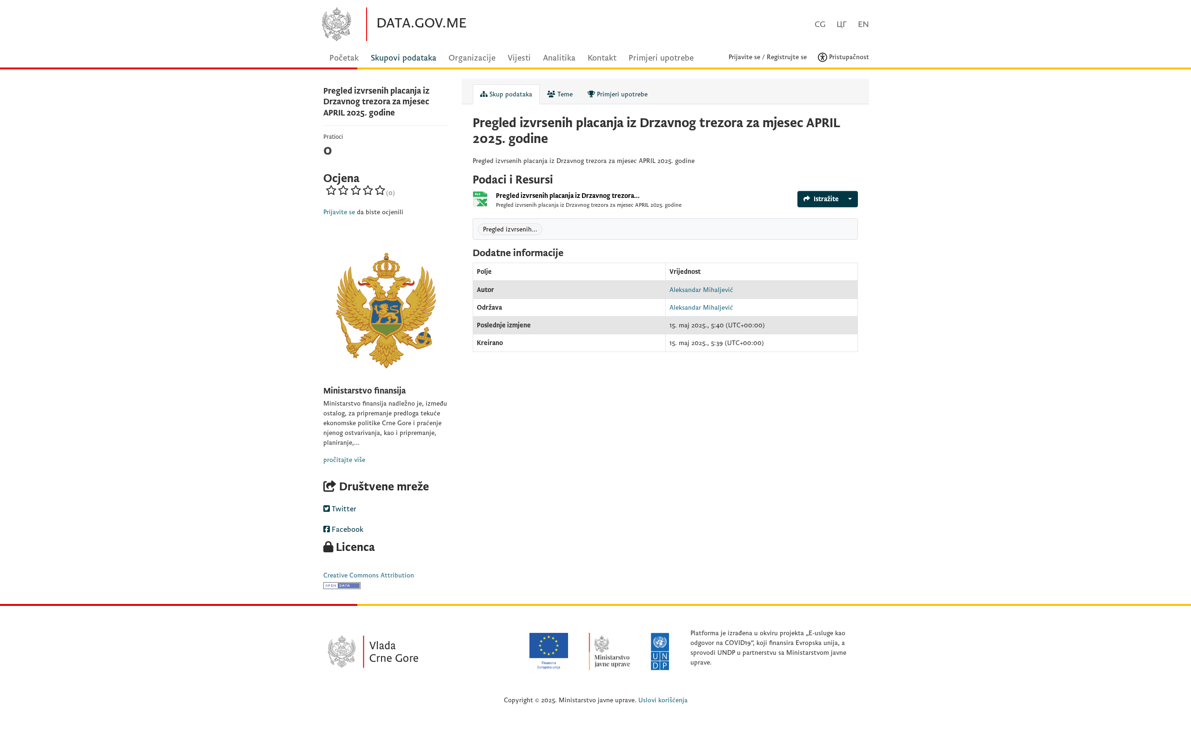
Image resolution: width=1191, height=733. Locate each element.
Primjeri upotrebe (661, 58)
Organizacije (471, 58)
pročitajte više (344, 460)
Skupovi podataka (403, 58)
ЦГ (841, 24)
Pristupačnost (848, 57)
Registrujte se (787, 57)
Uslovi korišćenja (663, 700)
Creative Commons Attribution (368, 575)
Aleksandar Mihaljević (701, 290)
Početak (344, 58)
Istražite (826, 199)
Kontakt (602, 58)
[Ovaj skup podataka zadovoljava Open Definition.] (342, 585)
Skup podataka (510, 94)
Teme (564, 94)
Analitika (559, 58)
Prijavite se (744, 57)
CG (820, 24)
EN (863, 24)
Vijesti (519, 58)
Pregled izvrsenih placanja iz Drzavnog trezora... (568, 196)
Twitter (343, 509)
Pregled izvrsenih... (510, 229)
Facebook (346, 529)
